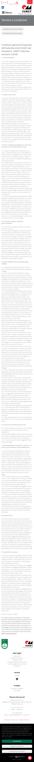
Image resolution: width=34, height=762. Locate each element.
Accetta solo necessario (17, 751)
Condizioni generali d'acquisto (12, 33)
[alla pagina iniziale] (25, 9)
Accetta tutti (17, 741)
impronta (14, 759)
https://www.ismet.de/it (9, 633)
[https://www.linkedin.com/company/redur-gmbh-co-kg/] (17, 679)
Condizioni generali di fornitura (13, 29)
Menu (8, 12)
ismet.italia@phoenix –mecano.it (19, 715)
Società (17, 672)
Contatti (4, 2)
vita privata (19, 759)
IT (29, 2)
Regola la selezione (17, 746)
